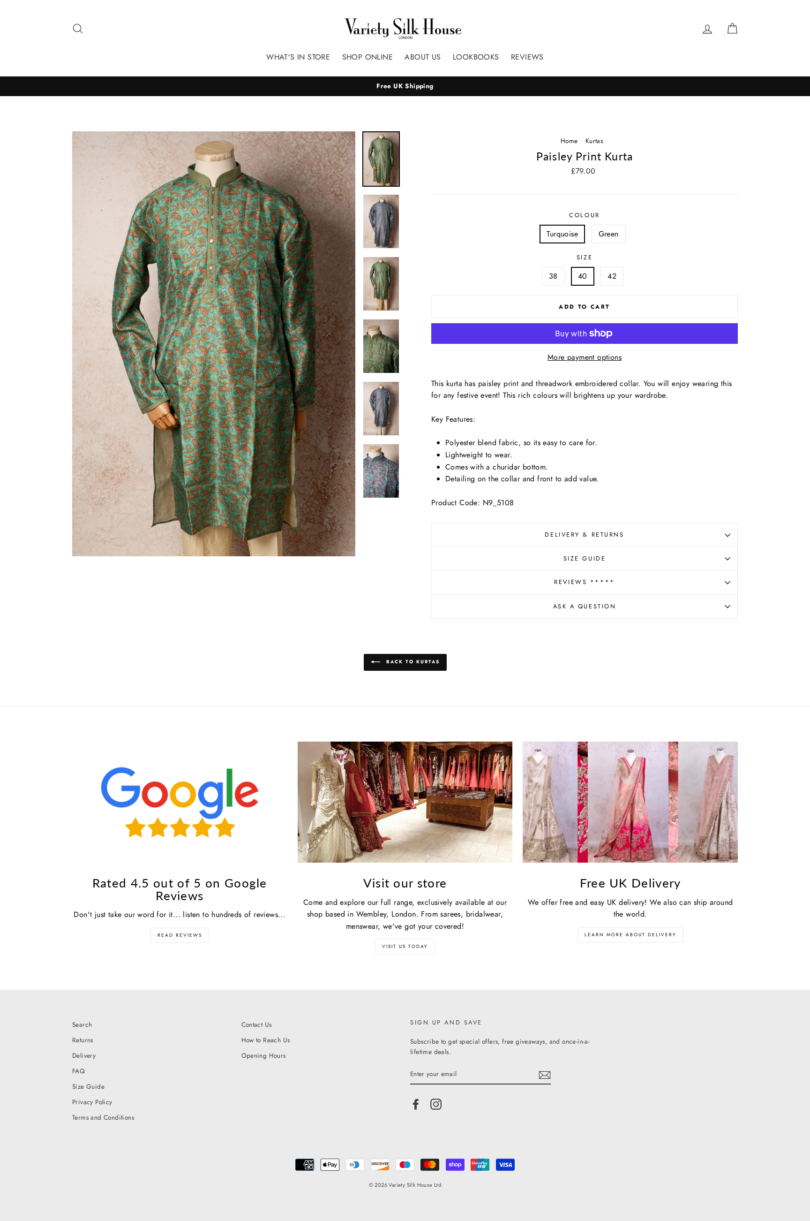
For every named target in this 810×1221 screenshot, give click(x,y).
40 (582, 276)
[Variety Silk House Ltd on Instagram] (436, 1104)
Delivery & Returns (584, 534)
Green (609, 233)
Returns (82, 1040)
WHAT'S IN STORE (298, 57)
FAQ (78, 1071)
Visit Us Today (405, 946)
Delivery (84, 1055)
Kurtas (594, 140)
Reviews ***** (584, 581)
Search (82, 1024)
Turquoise (562, 233)
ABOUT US (423, 57)
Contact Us (256, 1024)
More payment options (585, 357)
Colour (584, 215)
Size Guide (584, 558)
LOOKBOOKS (476, 57)
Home (569, 140)
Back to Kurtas (412, 662)
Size (584, 257)
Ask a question (584, 606)
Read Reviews (180, 935)
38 (553, 276)
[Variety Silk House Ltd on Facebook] (415, 1104)
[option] (405, 86)
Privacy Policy (92, 1102)
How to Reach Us (265, 1040)
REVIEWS (527, 57)
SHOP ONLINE (367, 57)
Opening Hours (263, 1055)
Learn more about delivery (630, 934)
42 (612, 276)
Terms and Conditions (103, 1117)
